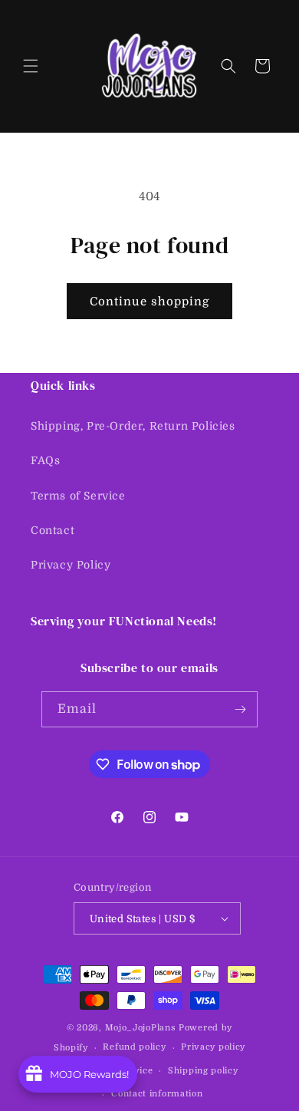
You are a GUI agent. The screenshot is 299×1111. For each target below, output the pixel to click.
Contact (52, 530)
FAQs (45, 460)
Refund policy (134, 1047)
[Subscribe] (240, 709)
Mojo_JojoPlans (140, 1028)
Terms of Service (78, 496)
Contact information (156, 1094)
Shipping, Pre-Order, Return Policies (133, 426)
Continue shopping (149, 301)
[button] (31, 66)
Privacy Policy (70, 565)
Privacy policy (213, 1047)
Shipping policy (203, 1071)
